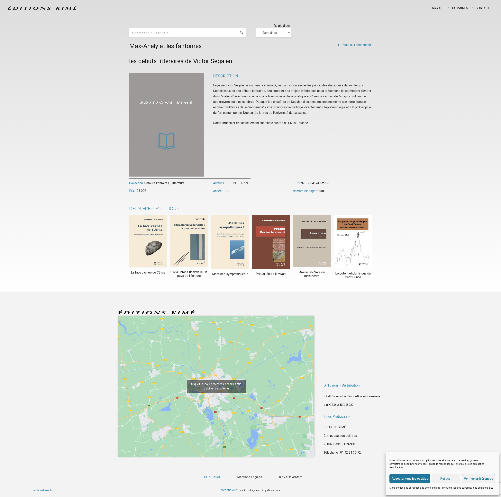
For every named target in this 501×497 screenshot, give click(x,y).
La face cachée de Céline (148, 272)
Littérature (177, 183)
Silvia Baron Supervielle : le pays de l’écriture (188, 274)
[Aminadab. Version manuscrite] (312, 241)
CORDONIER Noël (235, 183)
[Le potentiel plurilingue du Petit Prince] (353, 241)
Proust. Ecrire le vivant (271, 274)
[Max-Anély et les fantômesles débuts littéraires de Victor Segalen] (166, 76)
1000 (226, 191)
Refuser (446, 478)
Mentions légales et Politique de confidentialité (414, 487)
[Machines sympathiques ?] (230, 242)
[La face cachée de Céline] (148, 241)
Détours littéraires (156, 183)
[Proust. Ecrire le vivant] (271, 242)
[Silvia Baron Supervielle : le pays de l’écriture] (189, 241)
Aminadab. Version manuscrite (312, 274)
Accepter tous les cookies (410, 478)
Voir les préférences (478, 478)
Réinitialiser (282, 26)
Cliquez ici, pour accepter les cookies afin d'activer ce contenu (216, 386)
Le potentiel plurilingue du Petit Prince (353, 275)
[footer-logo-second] (42, 8)
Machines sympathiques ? (230, 274)
